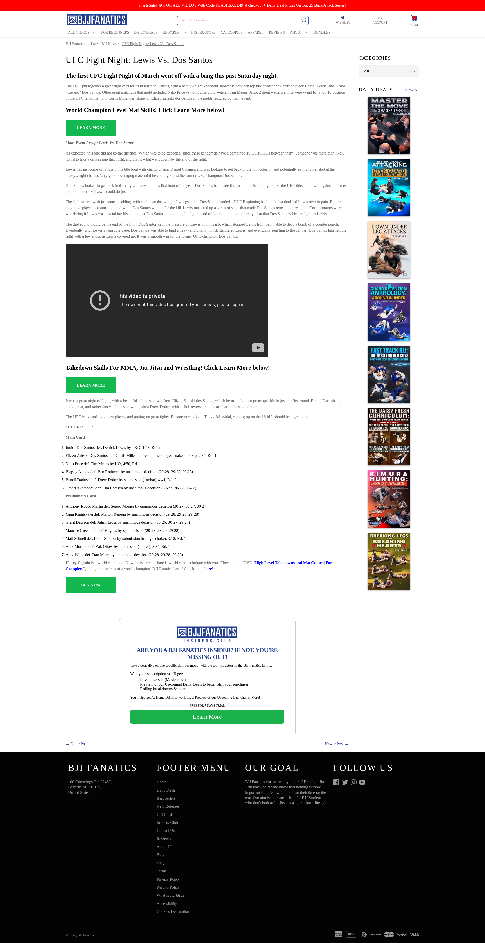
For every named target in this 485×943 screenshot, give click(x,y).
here (208, 569)
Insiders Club (167, 822)
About (296, 32)
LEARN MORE (91, 127)
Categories (232, 32)
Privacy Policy (168, 879)
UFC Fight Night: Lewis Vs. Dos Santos (153, 44)
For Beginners (115, 32)
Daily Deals (146, 32)
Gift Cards (165, 814)
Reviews (277, 32)
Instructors (203, 32)
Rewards (171, 32)
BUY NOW (91, 585)
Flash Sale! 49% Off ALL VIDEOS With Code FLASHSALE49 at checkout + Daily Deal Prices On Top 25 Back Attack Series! (242, 5)
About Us (164, 847)
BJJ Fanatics (75, 44)
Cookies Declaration (173, 911)
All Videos (78, 32)
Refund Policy (168, 887)
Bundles (322, 32)
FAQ (161, 863)
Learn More (207, 716)
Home (161, 782)
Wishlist (343, 22)
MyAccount (380, 20)
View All (412, 90)
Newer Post (334, 744)
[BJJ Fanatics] (97, 20)
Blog (160, 855)
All (366, 71)
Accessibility (167, 903)
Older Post (78, 744)
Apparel (256, 32)
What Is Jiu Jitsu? (170, 895)
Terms (161, 871)
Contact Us (166, 830)
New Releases (168, 806)
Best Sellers (166, 798)
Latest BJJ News (104, 44)
